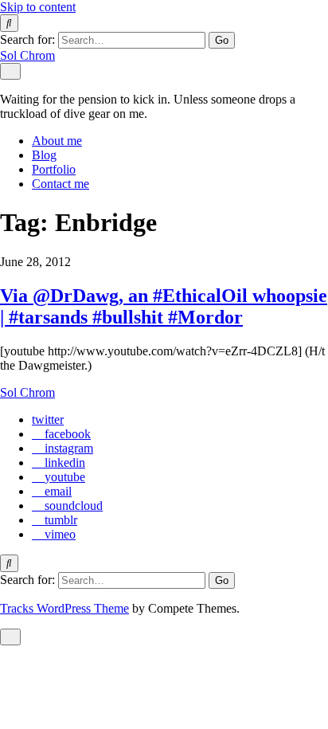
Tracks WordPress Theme (64, 608)
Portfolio (54, 169)
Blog (44, 155)
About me (57, 140)
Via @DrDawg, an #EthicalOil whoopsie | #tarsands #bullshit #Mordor (163, 306)
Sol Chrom (27, 55)
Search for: (27, 39)
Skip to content (38, 7)
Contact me (60, 183)
